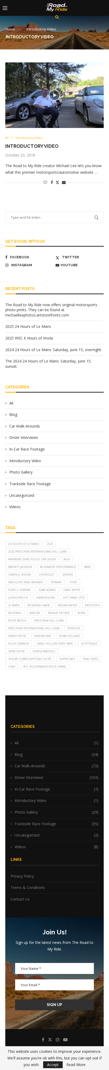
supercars (67, 659)
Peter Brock (17, 620)
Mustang (14, 613)
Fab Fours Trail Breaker (25, 582)
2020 (50, 544)
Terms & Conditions (28, 887)
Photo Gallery (21, 472)
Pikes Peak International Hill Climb (33, 628)
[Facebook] (43, 1039)
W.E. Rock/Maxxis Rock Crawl (44, 666)
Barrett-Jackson (20, 567)
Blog (13, 414)
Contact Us (20, 899)
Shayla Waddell (44, 651)
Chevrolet (46, 574)
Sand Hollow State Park (55, 643)
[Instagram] (58, 1039)
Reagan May (42, 636)
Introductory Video (31, 146)
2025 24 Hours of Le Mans (28, 326)
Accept (53, 1064)
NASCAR (34, 613)
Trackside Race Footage (30, 483)
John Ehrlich (18, 597)
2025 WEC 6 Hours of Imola (29, 338)
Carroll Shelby (19, 574)
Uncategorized (21, 495)
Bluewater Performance (58, 567)
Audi (66, 559)
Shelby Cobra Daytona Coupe (29, 659)
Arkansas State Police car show (32, 559)
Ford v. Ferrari (19, 590)
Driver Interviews (23, 437)
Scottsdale (89, 643)
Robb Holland (69, 636)
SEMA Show (16, 651)
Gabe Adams (47, 590)
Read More (75, 1065)
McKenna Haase (39, 605)
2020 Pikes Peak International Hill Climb (37, 551)
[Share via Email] (64, 182)
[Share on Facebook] (52, 182)
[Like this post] (45, 182)
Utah (11, 666)
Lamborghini (45, 597)
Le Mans (14, 605)
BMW (87, 567)
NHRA (81, 613)
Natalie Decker (59, 613)
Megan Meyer (67, 605)
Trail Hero (90, 659)
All (11, 403)
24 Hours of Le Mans (23, 544)
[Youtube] (65, 1039)
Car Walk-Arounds (24, 426)
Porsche (73, 628)
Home (10, 29)
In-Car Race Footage (27, 449)
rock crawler (18, 643)
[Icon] (54, 95)
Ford (73, 582)
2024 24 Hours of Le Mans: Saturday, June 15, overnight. (53, 349)
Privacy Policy (22, 876)
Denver (67, 574)
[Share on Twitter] (57, 182)
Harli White (71, 590)
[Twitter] (50, 1039)
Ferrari (56, 582)
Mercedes (92, 605)
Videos (15, 506)
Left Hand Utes (74, 597)
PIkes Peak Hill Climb (48, 620)
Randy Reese (17, 636)
